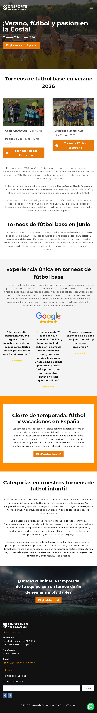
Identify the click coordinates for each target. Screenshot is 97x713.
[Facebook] (5, 695)
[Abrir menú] (91, 7)
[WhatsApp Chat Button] (90, 706)
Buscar (88, 688)
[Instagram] (10, 695)
